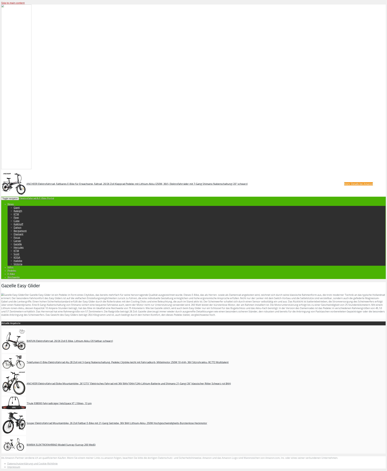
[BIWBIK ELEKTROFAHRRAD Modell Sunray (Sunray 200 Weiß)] (14, 451)
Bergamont (20, 230)
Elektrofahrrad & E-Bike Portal (37, 198)
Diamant (18, 234)
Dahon (17, 227)
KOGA (17, 257)
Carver (17, 240)
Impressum (13, 467)
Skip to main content (13, 3)
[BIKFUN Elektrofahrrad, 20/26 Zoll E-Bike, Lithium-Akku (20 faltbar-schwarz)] (14, 351)
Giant (17, 207)
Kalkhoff (18, 224)
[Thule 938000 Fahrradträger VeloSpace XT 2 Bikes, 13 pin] (14, 408)
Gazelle (18, 244)
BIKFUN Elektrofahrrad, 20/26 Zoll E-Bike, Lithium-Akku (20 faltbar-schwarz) (70, 341)
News (11, 204)
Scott (16, 254)
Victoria (18, 264)
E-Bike (11, 274)
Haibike (18, 260)
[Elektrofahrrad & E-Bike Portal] (16, 169)
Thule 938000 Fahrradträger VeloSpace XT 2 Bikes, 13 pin (59, 403)
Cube (17, 221)
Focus (17, 237)
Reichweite (14, 277)
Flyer (16, 217)
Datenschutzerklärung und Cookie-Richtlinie (32, 463)
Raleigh (18, 211)
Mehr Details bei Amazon (358, 183)
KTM (16, 214)
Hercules (19, 247)
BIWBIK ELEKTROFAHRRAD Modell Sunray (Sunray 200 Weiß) (61, 444)
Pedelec (12, 270)
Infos (10, 267)
